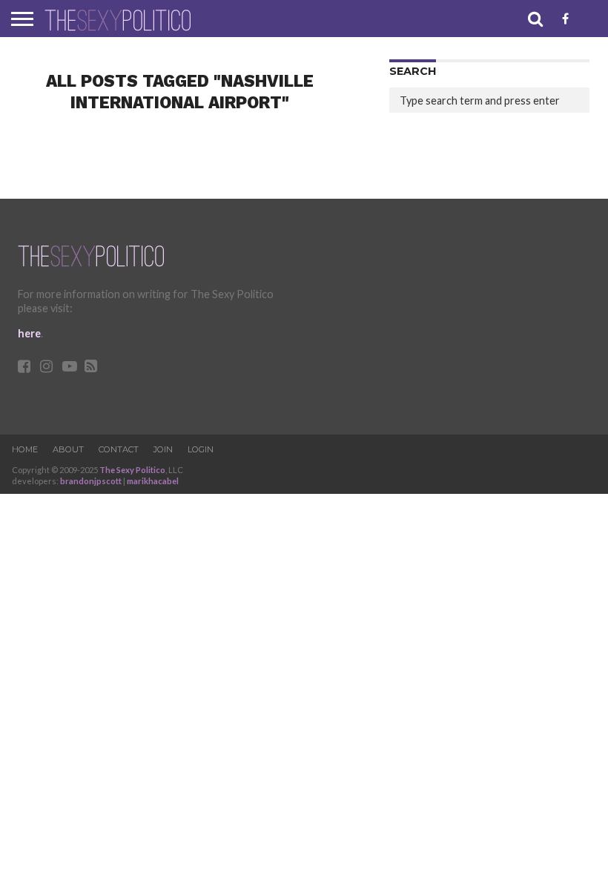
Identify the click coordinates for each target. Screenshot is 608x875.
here (29, 333)
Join (163, 449)
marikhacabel (153, 481)
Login (201, 449)
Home (25, 449)
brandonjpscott (91, 481)
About (68, 449)
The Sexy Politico (132, 470)
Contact (119, 449)
